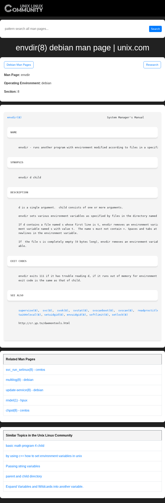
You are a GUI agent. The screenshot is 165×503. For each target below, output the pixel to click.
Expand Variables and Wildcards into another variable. (44, 486)
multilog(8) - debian (19, 379)
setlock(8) (120, 314)
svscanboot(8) (103, 310)
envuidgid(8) (76, 314)
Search (155, 28)
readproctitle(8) (150, 310)
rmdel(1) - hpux (16, 400)
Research (152, 64)
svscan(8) (125, 310)
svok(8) (62, 310)
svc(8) (47, 310)
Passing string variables (23, 466)
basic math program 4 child (25, 445)
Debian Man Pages (19, 64)
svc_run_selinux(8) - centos (25, 369)
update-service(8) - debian (24, 390)
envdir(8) (14, 117)
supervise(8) (28, 310)
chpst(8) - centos (17, 410)
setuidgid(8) (54, 314)
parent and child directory (24, 476)
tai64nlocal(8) (30, 314)
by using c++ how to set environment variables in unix (44, 456)
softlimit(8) (99, 314)
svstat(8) (80, 310)
